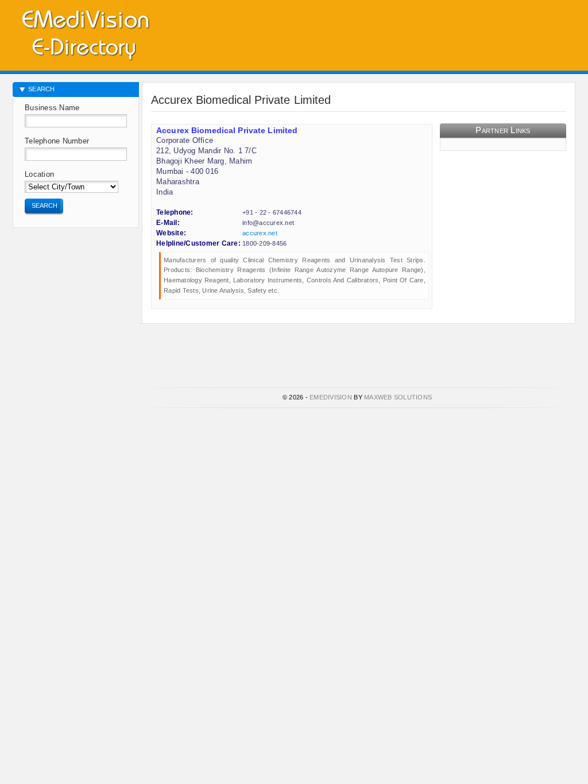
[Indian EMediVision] (85, 33)
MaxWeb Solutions (398, 397)
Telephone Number (57, 141)
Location (39, 174)
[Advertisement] (441, 31)
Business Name (52, 107)
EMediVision (331, 397)
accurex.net (259, 233)
